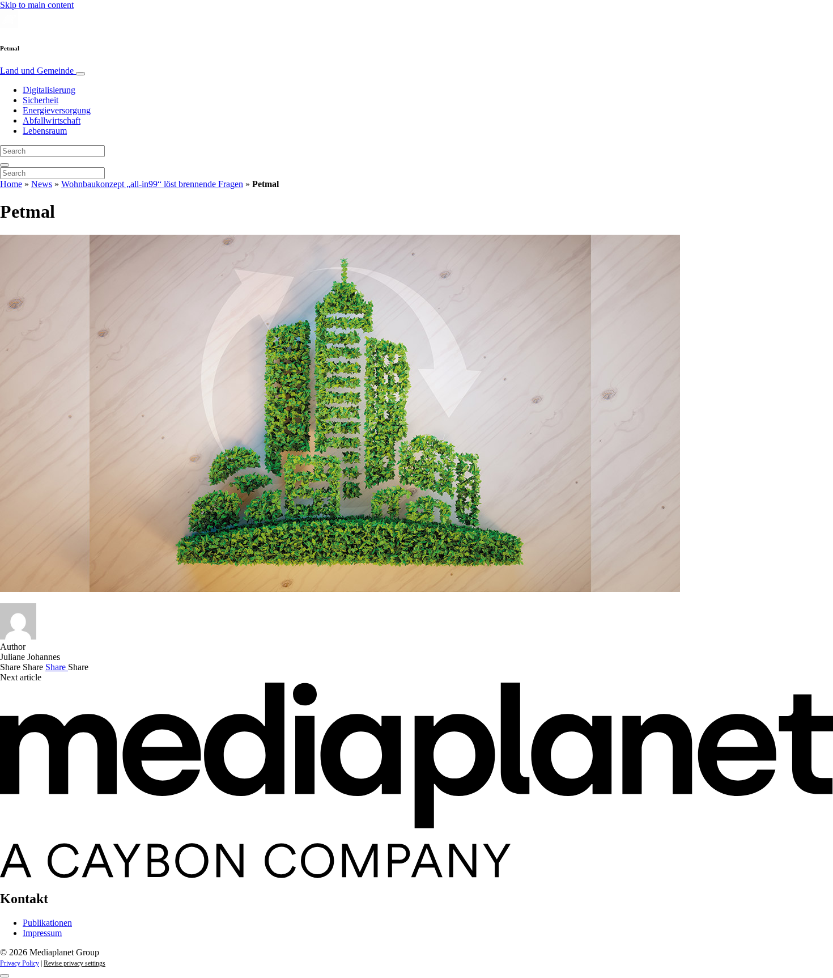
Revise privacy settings (74, 963)
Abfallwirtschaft (51, 120)
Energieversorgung (57, 110)
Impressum (42, 933)
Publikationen (47, 923)
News (41, 184)
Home (11, 184)
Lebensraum (45, 131)
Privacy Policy (19, 963)
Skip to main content (37, 5)
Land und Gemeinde (38, 70)
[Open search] (4, 165)
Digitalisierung (49, 90)
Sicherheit (40, 100)
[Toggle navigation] (80, 73)
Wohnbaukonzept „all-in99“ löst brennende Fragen (152, 184)
